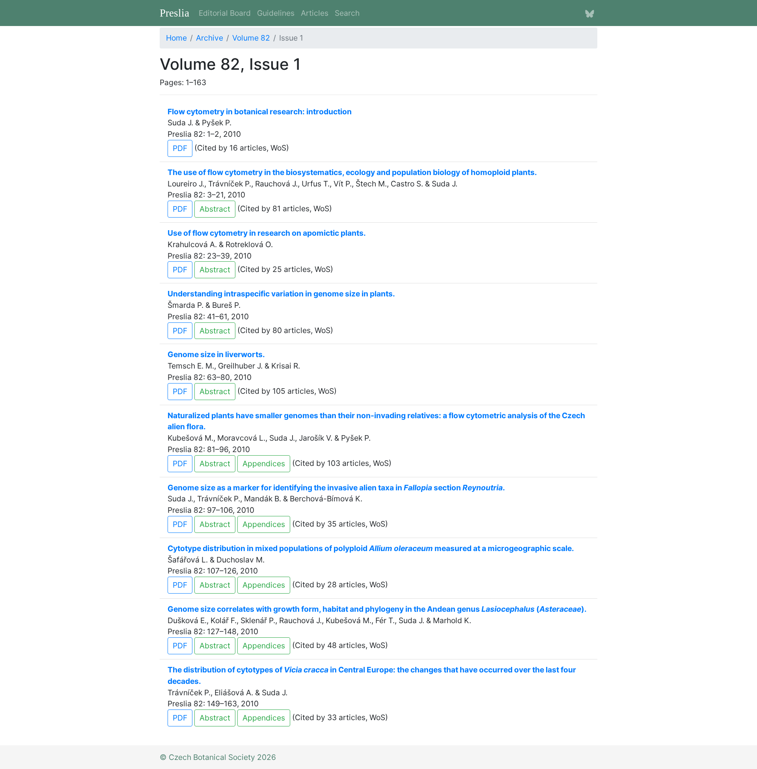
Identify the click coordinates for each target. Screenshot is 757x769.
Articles (314, 13)
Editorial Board (225, 13)
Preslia (174, 13)
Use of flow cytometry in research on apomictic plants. (267, 233)
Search (347, 13)
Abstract (215, 209)
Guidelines (276, 13)
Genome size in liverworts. (216, 354)
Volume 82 (251, 38)
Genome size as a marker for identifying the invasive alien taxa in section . (336, 487)
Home (176, 38)
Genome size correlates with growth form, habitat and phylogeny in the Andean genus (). (377, 609)
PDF (180, 148)
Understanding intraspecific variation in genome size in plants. (281, 293)
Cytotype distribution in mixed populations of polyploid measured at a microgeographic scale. (371, 548)
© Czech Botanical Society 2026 (218, 757)
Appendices (263, 463)
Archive (209, 38)
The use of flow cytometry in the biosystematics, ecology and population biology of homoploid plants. (352, 172)
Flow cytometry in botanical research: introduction (260, 111)
